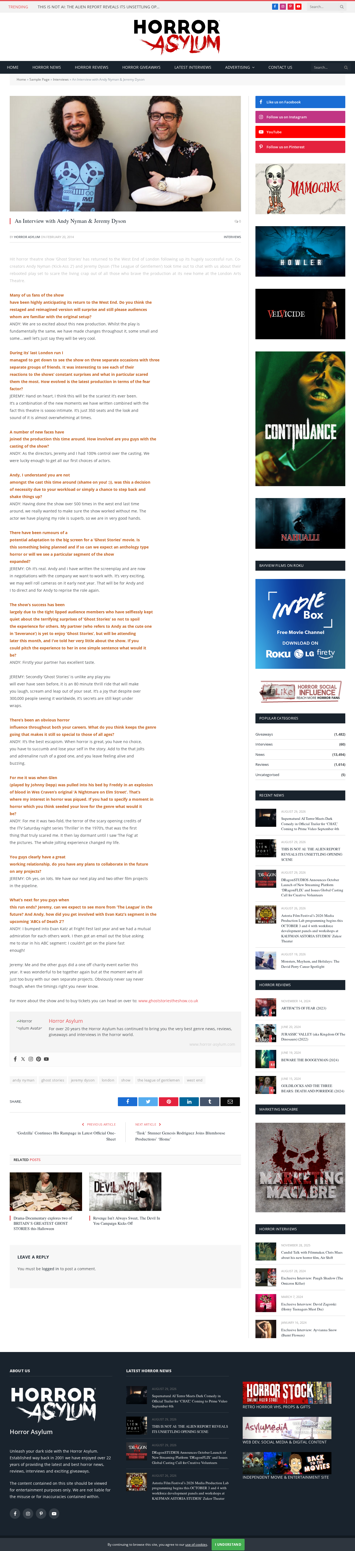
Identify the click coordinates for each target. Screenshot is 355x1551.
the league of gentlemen (159, 1080)
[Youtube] (46, 1059)
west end (195, 1080)
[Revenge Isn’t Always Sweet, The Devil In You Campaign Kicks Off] (125, 1191)
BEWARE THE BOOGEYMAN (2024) (310, 1059)
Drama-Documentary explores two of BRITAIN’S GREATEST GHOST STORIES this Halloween (43, 1223)
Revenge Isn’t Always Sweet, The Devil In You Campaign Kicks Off (126, 1220)
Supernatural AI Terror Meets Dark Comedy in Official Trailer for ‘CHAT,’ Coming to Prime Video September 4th (310, 823)
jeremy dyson (83, 1080)
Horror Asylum (27, 237)
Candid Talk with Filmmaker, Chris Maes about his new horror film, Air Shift (312, 1255)
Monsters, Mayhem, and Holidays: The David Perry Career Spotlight (310, 964)
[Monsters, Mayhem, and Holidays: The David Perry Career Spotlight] (265, 960)
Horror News (46, 67)
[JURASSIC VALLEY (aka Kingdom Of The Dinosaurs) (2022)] (265, 1033)
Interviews (61, 79)
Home (13, 67)
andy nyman (23, 1080)
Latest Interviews (192, 67)
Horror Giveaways (141, 67)
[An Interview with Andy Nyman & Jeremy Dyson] (125, 153)
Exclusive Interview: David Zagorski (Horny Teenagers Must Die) (308, 1307)
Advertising (237, 67)
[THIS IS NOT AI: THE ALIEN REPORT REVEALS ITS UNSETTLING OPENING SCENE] (265, 848)
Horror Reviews (91, 67)
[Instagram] (30, 1059)
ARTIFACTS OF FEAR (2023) (303, 1008)
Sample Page (39, 79)
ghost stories (52, 1080)
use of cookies (196, 1544)
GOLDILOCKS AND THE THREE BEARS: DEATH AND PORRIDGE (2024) (312, 1088)
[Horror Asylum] (177, 36)
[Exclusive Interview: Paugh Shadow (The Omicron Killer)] (265, 1277)
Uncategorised (267, 774)
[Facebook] (15, 1059)
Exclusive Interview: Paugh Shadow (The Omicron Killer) (312, 1281)
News (260, 754)
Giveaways (264, 734)
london (108, 1080)
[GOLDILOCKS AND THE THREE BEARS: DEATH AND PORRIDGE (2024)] (265, 1085)
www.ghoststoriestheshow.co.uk (168, 1000)
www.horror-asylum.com (212, 1044)
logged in (50, 1268)
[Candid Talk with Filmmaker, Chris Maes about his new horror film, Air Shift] (265, 1252)
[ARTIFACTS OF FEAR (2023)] (265, 1007)
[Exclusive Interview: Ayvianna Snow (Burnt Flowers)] (265, 1329)
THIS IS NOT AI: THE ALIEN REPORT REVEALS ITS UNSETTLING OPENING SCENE (100, 6)
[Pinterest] (38, 1059)
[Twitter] (23, 1059)
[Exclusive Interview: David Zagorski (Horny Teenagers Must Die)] (265, 1303)
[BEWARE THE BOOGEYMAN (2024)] (265, 1059)
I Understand (228, 1544)
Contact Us (280, 67)
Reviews (262, 764)
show (126, 1080)
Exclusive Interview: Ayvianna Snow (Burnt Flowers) (309, 1332)
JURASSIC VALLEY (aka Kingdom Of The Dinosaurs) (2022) (313, 1037)
